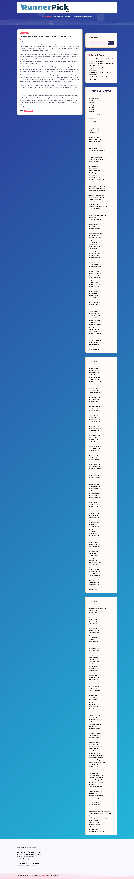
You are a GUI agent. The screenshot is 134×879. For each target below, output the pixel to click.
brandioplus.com (94, 547)
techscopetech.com (94, 464)
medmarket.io (93, 244)
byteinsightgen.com (94, 309)
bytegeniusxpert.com (95, 395)
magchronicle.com (94, 257)
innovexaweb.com (94, 544)
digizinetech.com (94, 311)
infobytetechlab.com (95, 318)
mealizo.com (92, 164)
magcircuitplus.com (94, 338)
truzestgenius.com (94, 448)
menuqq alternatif (22, 847)
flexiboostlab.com (94, 684)
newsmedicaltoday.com (96, 800)
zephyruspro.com (94, 517)
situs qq (26, 850)
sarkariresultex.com (95, 161)
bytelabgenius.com (94, 282)
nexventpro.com (94, 666)
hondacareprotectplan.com (97, 188)
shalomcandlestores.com (96, 179)
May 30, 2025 (25, 39)
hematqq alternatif (29, 854)
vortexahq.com (93, 641)
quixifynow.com (93, 515)
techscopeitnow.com (95, 340)
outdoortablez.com (94, 246)
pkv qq (31, 847)
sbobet (22, 852)
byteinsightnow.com (95, 327)
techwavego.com (94, 459)
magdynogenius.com (95, 266)
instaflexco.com (93, 679)
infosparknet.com (94, 511)
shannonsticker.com (95, 146)
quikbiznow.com (93, 580)
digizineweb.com (93, 415)
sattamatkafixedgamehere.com (98, 780)
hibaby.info (92, 784)
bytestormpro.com (94, 728)
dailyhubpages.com (94, 771)
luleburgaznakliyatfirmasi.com (98, 206)
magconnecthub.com (95, 488)
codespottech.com (94, 253)
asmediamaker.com (94, 170)
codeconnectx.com (94, 417)
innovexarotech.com (95, 333)
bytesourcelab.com (94, 509)
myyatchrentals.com (95, 177)
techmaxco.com (93, 695)
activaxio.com (93, 699)
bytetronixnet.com (94, 342)
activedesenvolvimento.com (97, 769)
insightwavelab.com (94, 722)
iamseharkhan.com (94, 155)
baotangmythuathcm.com (96, 197)
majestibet (25, 863)
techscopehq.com (94, 502)
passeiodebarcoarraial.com (97, 150)
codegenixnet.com (94, 322)
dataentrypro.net (94, 137)
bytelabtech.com (94, 379)
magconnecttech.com (95, 746)
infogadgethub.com (94, 370)
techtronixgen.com (94, 271)
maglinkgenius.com (94, 435)
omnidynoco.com (94, 569)
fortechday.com (93, 829)
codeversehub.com (94, 484)
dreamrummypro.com (95, 139)
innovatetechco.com (95, 284)
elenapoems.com (94, 217)
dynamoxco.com (94, 540)
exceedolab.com (93, 697)
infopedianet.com (94, 495)
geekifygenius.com (94, 742)
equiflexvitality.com (94, 764)
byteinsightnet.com (94, 410)
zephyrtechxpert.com (95, 453)
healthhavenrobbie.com (96, 757)
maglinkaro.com (93, 473)
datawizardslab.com (95, 706)
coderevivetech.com (95, 329)
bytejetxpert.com (94, 344)
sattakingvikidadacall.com (96, 775)
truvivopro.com (93, 637)
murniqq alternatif (29, 856)
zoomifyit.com (93, 589)
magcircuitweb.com (94, 275)
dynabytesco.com (94, 702)
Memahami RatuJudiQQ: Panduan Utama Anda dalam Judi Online (101, 64)
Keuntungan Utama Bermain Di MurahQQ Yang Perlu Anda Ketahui (101, 60)
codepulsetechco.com (95, 413)
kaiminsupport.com (94, 141)
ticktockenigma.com (95, 737)
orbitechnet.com (93, 564)
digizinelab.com (93, 457)
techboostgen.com (94, 375)
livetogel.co (92, 751)
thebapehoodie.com (94, 208)
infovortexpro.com (94, 336)
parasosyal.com (93, 211)
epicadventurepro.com (95, 719)
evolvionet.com (93, 621)
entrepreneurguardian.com (97, 782)
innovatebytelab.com (95, 397)
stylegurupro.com (94, 704)
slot (37, 850)
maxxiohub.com (93, 646)
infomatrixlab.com (94, 482)
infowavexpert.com (94, 293)
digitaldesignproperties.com (97, 159)
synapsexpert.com (94, 575)
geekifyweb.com (93, 390)
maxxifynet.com (93, 628)
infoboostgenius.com (95, 302)
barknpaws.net (93, 166)
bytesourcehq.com (94, 408)
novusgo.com (93, 726)
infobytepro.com (94, 399)
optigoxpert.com (93, 670)
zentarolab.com (93, 578)
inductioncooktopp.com (96, 798)
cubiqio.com (92, 708)
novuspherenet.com (95, 562)
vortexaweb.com (94, 650)
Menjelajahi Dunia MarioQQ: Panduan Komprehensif (100, 73)
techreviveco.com (94, 471)
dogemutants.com (94, 224)
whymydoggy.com (94, 128)
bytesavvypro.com (94, 307)
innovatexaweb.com (95, 381)
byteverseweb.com (94, 486)
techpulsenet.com (94, 450)
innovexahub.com (94, 630)
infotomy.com (93, 248)
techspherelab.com (94, 480)
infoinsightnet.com (94, 406)
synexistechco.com (94, 635)
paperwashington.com (95, 786)
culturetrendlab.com (95, 733)
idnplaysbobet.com (94, 773)
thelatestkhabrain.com (95, 157)
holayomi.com (93, 809)
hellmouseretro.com (95, 220)
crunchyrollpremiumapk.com (97, 186)
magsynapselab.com (95, 269)
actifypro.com (93, 675)
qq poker (32, 850)
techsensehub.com (94, 377)
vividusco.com (93, 639)
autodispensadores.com (96, 795)
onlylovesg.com (93, 766)
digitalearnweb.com (94, 130)
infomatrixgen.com (94, 313)
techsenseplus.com (94, 300)
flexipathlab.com (94, 553)
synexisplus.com (94, 623)
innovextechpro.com (95, 273)
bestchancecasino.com (95, 791)
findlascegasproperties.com (97, 755)
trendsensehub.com (95, 735)
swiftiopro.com (93, 688)
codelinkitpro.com (94, 372)
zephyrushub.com (94, 615)
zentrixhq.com (93, 524)
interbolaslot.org (93, 132)
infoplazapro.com (94, 289)
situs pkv (19, 850)
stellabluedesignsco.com (96, 233)
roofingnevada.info (94, 802)
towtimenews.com (94, 193)
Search (94, 37)
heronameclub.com (94, 242)
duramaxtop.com (94, 226)
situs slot (31, 852)
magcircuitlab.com (94, 437)
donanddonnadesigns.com (96, 760)
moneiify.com (93, 175)
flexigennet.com (93, 240)
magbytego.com (93, 401)
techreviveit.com (93, 291)
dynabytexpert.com (94, 529)
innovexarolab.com (94, 315)
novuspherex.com (94, 655)
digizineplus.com (93, 504)
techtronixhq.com (94, 368)
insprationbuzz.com (95, 148)
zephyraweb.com (94, 648)
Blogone (43, 875)
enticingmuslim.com (94, 213)
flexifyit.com (92, 531)
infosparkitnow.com (94, 386)
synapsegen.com (94, 551)
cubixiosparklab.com (95, 428)
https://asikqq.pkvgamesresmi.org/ (27, 865)
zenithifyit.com (93, 644)
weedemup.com (93, 789)
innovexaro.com (93, 506)
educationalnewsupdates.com (97, 608)
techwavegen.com (94, 304)
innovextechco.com (94, 433)
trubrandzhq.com (94, 661)
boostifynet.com (93, 664)
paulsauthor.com (94, 235)
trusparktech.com (94, 659)
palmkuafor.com (93, 135)
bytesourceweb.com (95, 324)
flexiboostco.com (94, 610)
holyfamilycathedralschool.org (98, 818)
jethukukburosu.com (95, 199)
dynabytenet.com (94, 475)
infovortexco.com (94, 455)
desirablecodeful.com (95, 237)
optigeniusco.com (94, 653)
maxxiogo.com (93, 533)
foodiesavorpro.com (95, 715)
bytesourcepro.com (94, 477)
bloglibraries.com (94, 204)
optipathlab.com (93, 617)
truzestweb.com (93, 573)
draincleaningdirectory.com (97, 195)
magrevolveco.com (94, 331)
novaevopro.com (94, 657)
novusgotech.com (94, 535)
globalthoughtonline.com (96, 173)
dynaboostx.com (94, 677)
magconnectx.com (94, 804)
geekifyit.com (93, 182)
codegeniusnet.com (94, 404)
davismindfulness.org (95, 824)
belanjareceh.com (94, 144)
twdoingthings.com (94, 231)
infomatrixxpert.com (95, 419)
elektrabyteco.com (94, 444)
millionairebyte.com (94, 827)
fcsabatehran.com (94, 222)
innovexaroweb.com (95, 468)
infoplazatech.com (94, 392)
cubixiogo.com (93, 560)
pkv (90, 116)
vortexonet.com (93, 626)
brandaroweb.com (94, 587)
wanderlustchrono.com (96, 731)
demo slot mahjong (94, 114)
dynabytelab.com (94, 619)
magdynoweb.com (94, 466)
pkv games (29, 110)
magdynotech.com (94, 500)
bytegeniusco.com (94, 295)
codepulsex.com (93, 462)
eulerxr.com (92, 740)
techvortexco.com (94, 388)
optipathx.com (93, 520)
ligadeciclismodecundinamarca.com (99, 811)
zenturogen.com (94, 542)
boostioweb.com (94, 612)
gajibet (37, 863)
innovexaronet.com (94, 421)
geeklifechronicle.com (95, 711)
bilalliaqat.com (93, 793)
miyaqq (31, 863)
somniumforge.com (94, 202)
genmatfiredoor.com (95, 753)
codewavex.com (93, 439)
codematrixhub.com (95, 298)
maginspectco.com (94, 347)
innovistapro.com (94, 682)
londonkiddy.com (94, 820)
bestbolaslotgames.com (96, 777)
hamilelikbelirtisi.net (94, 690)
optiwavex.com (93, 567)
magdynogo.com (94, 349)
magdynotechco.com (95, 384)
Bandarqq (48, 16)
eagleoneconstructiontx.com (97, 762)
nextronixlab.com (94, 522)
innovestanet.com (94, 526)
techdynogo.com (94, 255)
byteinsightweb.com (95, 264)
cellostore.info (93, 168)
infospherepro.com (94, 713)
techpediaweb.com (94, 280)
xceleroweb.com (94, 582)
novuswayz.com (93, 673)
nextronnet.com (93, 538)
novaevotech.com (94, 430)
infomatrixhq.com (94, 426)
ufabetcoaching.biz (94, 822)
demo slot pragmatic (95, 98)
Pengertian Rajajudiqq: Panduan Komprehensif (98, 69)
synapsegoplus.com (95, 493)
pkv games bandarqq (95, 100)
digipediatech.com (94, 260)
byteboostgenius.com (95, 491)
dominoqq (92, 102)
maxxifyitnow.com (94, 513)
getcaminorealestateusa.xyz (97, 831)
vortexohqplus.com (94, 686)
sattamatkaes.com (94, 184)
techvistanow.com (94, 424)
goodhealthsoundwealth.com (97, 215)
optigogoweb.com (94, 584)
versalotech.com (94, 693)
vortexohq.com (93, 717)
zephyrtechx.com (94, 668)
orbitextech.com (93, 744)
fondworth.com (93, 153)
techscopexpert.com (95, 277)
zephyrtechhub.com (95, 571)
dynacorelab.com (94, 632)
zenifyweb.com (93, 748)
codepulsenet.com (94, 497)
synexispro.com (93, 807)
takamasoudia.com (94, 228)
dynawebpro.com (94, 549)
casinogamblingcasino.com (97, 190)
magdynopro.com (94, 286)
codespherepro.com (95, 320)
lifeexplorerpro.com (95, 724)
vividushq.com (93, 555)
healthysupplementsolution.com (98, 251)
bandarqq (91, 105)
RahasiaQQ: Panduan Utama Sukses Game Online (99, 78)
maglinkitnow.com (94, 262)
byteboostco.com (94, 442)
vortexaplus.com (94, 558)
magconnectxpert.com (95, 446)
